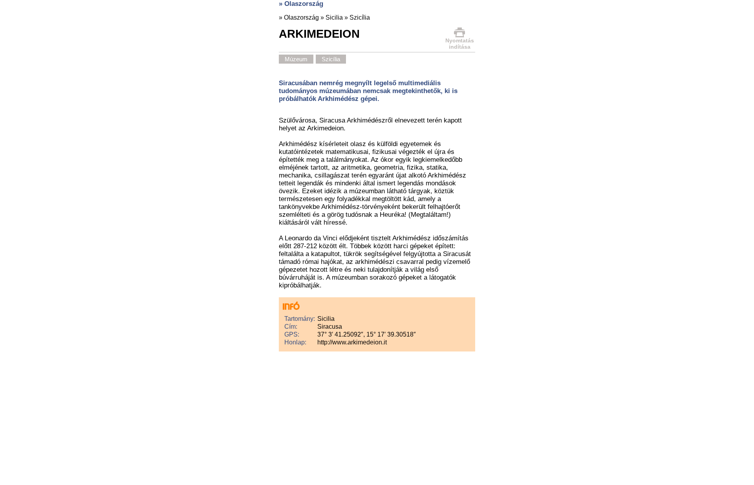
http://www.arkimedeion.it (352, 342)
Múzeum (296, 59)
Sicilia (334, 17)
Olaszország (301, 17)
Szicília (360, 17)
